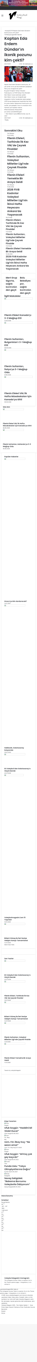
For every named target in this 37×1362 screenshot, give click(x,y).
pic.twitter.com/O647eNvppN (13, 111)
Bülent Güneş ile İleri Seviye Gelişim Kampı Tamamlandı (16, 939)
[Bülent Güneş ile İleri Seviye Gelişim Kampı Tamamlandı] (14, 924)
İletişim (3, 1311)
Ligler (12, 34)
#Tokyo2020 (18, 109)
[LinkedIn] (5, 122)
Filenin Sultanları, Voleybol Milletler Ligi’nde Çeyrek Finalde (18, 162)
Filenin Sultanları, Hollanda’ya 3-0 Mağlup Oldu (17, 445)
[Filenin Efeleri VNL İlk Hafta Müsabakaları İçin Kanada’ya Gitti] (18, 377)
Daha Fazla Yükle (9, 944)
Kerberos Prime (19, 1307)
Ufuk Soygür (8, 1133)
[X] (0, 1321)
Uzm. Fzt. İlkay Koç (9, 1147)
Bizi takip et (14, 1289)
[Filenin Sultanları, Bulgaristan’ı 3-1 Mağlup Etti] (18, 323)
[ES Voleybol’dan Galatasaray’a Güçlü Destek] (14, 755)
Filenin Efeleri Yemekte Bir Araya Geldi (15, 178)
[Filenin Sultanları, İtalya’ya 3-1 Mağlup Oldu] (18, 350)
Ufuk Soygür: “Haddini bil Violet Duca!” (18, 1129)
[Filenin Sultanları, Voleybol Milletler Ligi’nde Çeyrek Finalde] (14, 1023)
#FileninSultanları (9, 109)
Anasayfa (7, 30)
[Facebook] (4, 122)
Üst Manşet (10, 133)
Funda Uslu (7, 1171)
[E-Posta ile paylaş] (7, 122)
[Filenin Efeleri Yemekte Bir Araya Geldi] (14, 1044)
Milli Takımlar (18, 34)
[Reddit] (6, 122)
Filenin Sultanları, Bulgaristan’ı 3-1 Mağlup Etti (18, 342)
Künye (3, 1313)
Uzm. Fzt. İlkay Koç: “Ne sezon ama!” (17, 1143)
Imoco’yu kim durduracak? (15, 601)
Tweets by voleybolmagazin (12, 1070)
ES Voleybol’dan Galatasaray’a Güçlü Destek (17, 769)
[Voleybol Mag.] (18, 15)
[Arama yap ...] (35, 16)
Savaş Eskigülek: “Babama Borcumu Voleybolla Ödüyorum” (17, 1181)
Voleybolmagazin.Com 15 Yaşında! (14, 918)
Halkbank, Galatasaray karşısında (14, 749)
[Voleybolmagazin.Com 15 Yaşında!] (14, 775)
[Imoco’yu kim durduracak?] (14, 459)
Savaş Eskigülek (9, 1187)
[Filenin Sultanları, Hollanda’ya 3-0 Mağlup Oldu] (13, 430)
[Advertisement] (18, 1095)
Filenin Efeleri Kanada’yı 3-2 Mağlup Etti (17, 317)
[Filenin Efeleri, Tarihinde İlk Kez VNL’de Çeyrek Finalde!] (14, 982)
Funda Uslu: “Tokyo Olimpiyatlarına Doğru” (17, 1168)
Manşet (9, 34)
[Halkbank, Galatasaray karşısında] (14, 606)
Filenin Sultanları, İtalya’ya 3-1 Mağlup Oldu (15, 369)
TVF (12, 30)
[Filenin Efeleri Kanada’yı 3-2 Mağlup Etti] (18, 299)
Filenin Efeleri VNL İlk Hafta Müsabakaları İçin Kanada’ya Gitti (17, 396)
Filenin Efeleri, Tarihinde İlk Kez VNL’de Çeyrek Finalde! (17, 143)
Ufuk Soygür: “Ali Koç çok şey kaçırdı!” (18, 1156)
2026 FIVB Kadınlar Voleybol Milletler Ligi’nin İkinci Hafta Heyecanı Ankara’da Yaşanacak (17, 202)
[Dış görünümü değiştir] (31, 16)
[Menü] (2, 16)
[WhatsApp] (1, 1321)
